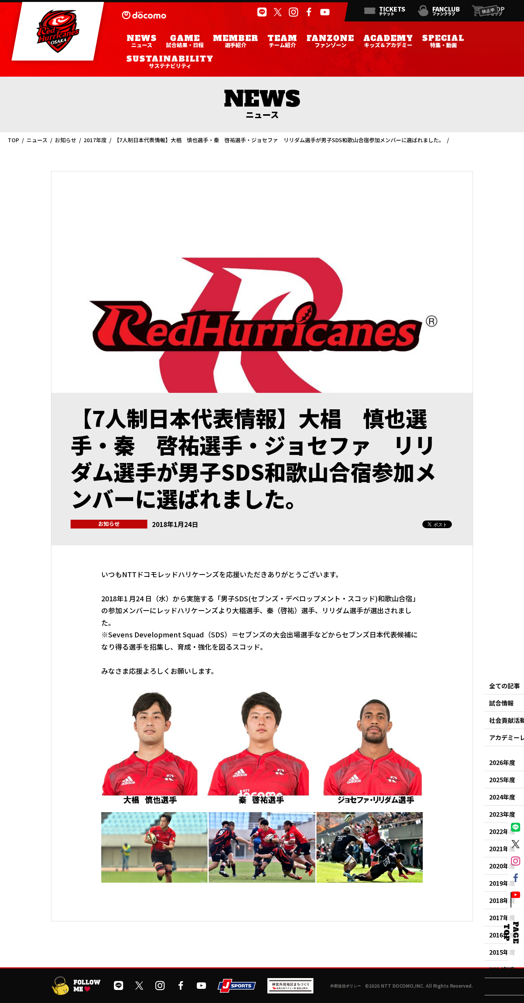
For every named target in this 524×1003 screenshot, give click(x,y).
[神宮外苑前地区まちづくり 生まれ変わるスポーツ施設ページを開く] (290, 990)
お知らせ (65, 140)
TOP (13, 140)
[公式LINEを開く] (261, 12)
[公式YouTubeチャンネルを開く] (324, 12)
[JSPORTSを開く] (237, 989)
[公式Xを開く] (277, 12)
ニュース (37, 140)
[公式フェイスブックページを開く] (309, 12)
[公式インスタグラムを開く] (293, 12)
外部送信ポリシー (345, 985)
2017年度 (95, 140)
